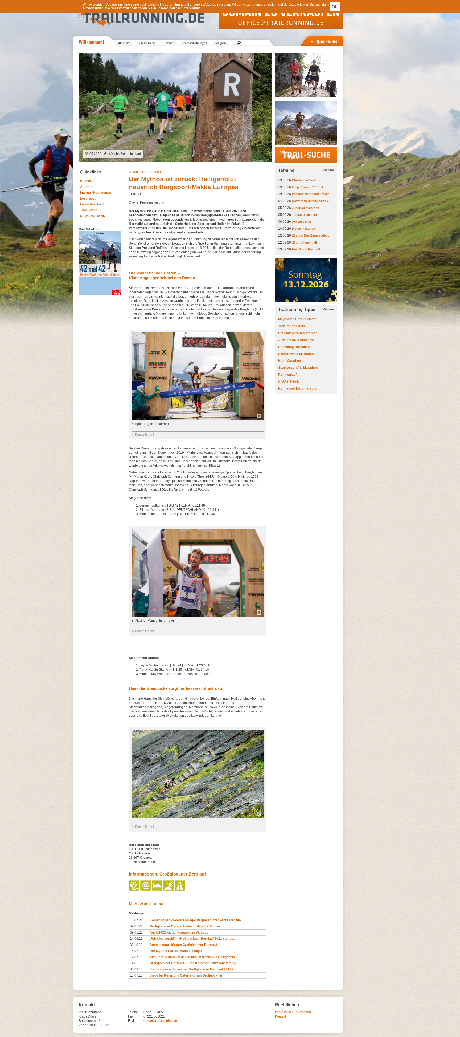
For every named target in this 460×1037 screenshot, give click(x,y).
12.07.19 (136, 957)
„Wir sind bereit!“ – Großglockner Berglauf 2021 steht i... (192, 939)
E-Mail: (133, 1021)
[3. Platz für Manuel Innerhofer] (198, 616)
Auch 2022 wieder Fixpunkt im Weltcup (179, 932)
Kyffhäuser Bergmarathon (298, 388)
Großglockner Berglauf (145, 172)
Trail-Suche (88, 210)
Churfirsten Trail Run (306, 180)
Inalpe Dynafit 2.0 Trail (307, 187)
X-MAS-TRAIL (288, 381)
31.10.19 (136, 945)
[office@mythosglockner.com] (146, 890)
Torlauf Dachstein (304, 214)
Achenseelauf (301, 221)
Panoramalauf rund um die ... (312, 194)
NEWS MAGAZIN (92, 216)
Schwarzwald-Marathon (296, 354)
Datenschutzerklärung (185, 8)
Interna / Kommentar (95, 193)
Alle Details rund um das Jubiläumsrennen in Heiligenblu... (193, 957)
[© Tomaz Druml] (198, 817)
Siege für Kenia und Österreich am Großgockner (186, 975)
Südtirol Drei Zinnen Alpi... (310, 235)
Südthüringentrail (304, 242)
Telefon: (133, 1012)
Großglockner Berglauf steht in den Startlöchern (186, 926)
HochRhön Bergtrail (306, 249)
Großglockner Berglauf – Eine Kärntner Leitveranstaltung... (194, 963)
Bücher (85, 181)
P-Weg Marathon (303, 228)
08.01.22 (136, 932)
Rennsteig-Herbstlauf (294, 347)
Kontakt (280, 1016)
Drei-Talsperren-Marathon (297, 333)
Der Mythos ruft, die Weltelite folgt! (176, 951)
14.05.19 (136, 963)
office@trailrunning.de (160, 1021)
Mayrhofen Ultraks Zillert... (310, 200)
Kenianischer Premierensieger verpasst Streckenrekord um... (196, 920)
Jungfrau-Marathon (305, 207)
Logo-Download (92, 204)
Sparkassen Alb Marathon (298, 368)
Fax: (131, 1016)
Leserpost (88, 198)
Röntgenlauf (287, 374)
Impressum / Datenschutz (293, 1012)
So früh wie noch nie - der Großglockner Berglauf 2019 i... (192, 969)
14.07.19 (136, 951)
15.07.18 (136, 975)
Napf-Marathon (289, 361)
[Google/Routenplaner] (180, 890)
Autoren (86, 187)
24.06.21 (136, 939)
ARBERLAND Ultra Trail (296, 340)
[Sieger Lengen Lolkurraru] (198, 419)
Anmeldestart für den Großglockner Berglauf (183, 945)
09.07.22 (136, 926)
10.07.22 (136, 920)
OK (335, 7)
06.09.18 (136, 969)
